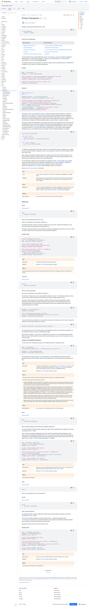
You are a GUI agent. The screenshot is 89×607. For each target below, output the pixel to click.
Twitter (20, 596)
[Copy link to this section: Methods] (29, 202)
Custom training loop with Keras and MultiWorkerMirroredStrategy (58, 49)
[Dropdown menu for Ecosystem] (39, 1)
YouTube (21, 598)
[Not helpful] (73, 15)
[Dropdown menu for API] (29, 1)
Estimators (26, 51)
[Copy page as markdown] (45, 18)
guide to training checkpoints (32, 168)
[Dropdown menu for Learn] (24, 1)
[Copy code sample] (73, 30)
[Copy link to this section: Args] (25, 171)
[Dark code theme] (71, 30)
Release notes (57, 592)
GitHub (80, 1)
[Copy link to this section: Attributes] (27, 194)
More (43, 1)
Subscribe (73, 604)
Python (9, 8)
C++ (14, 8)
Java (19, 8)
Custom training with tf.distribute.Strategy (53, 45)
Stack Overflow (57, 594)
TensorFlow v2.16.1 (7, 5)
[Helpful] (71, 15)
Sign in (86, 1)
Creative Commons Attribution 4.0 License (54, 577)
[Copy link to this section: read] (26, 205)
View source (24, 208)
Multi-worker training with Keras (51, 51)
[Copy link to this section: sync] (26, 482)
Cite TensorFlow (57, 598)
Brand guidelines (57, 596)
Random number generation (29, 49)
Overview (4, 8)
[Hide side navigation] (15, 604)
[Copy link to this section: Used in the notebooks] (36, 39)
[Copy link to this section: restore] (28, 276)
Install (16, 1)
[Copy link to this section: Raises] (26, 184)
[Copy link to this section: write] (26, 497)
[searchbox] (9, 13)
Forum (20, 592)
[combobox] (60, 1)
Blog (20, 590)
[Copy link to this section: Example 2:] (28, 88)
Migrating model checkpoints (29, 45)
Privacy (24, 604)
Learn (21, 1)
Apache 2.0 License (24, 578)
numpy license (29, 580)
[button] (8, 23)
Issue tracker (56, 590)
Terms (20, 604)
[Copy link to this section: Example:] (27, 68)
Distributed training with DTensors (52, 47)
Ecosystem (35, 1)
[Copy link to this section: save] (26, 412)
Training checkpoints (28, 47)
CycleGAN (47, 53)
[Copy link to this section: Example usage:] (30, 234)
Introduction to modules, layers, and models (32, 53)
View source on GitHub (29, 22)
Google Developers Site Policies (42, 578)
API (27, 1)
